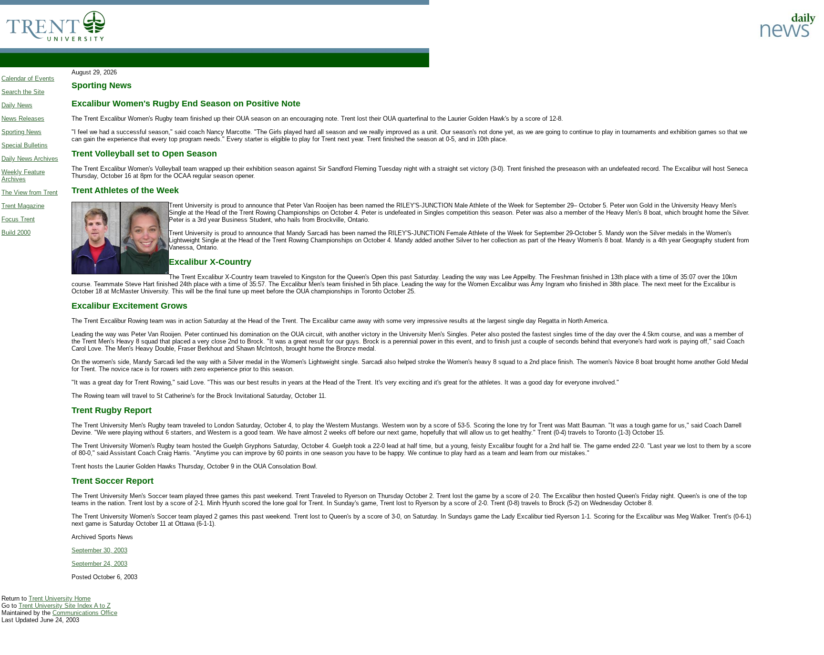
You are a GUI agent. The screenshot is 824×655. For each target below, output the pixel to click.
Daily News (16, 105)
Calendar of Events (27, 78)
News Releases (22, 118)
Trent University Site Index (56, 605)
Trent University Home (60, 598)
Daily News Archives (29, 158)
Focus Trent (18, 219)
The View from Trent (29, 192)
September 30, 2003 (99, 550)
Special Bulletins (24, 145)
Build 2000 (16, 232)
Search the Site (22, 91)
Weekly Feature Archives (23, 175)
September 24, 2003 (99, 563)
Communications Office (84, 612)
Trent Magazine (22, 205)
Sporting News (21, 131)
